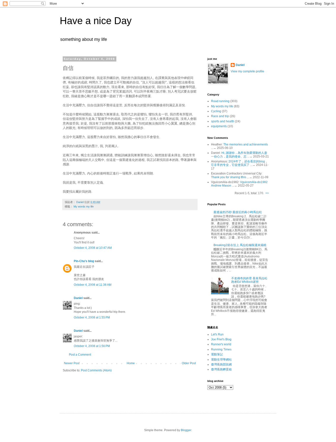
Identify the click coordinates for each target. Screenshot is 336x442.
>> (267, 193)
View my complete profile (247, 71)
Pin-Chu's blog (84, 261)
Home (131, 363)
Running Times (221, 349)
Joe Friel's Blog (221, 339)
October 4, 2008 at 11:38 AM (92, 284)
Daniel (78, 298)
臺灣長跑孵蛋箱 (221, 369)
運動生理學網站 (221, 359)
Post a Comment (80, 354)
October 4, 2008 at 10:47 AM (93, 248)
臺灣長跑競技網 (221, 364)
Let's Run (217, 334)
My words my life (84, 206)
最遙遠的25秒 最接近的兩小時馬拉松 (238, 212)
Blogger (186, 430)
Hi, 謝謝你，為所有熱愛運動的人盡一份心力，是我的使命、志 (239, 154)
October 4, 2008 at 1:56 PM (92, 346)
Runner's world (221, 344)
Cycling (216, 111)
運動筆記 (217, 354)
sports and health (222, 121)
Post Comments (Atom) (96, 370)
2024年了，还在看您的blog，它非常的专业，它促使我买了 (239, 163)
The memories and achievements (245, 144)
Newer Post (71, 363)
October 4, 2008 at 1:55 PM (92, 317)
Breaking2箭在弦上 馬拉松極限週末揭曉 (240, 245)
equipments (219, 126)
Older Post (189, 363)
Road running (220, 101)
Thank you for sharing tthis (228, 177)
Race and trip (220, 116)
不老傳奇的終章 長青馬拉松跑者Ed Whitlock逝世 (249, 280)
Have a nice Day (96, 20)
